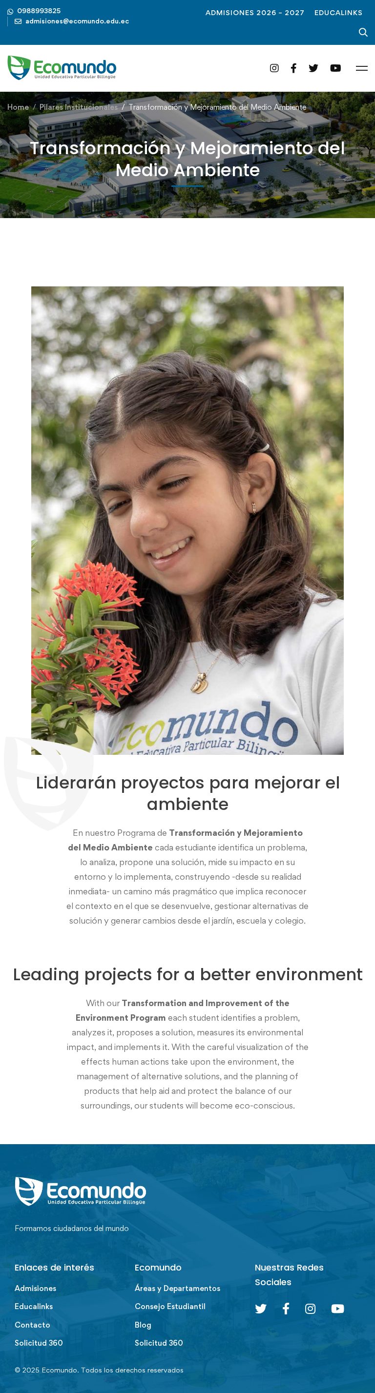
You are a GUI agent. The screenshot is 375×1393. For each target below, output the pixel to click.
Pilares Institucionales (79, 107)
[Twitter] (313, 68)
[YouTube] (335, 68)
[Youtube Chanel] (338, 1308)
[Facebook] (294, 68)
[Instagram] (274, 68)
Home (18, 107)
